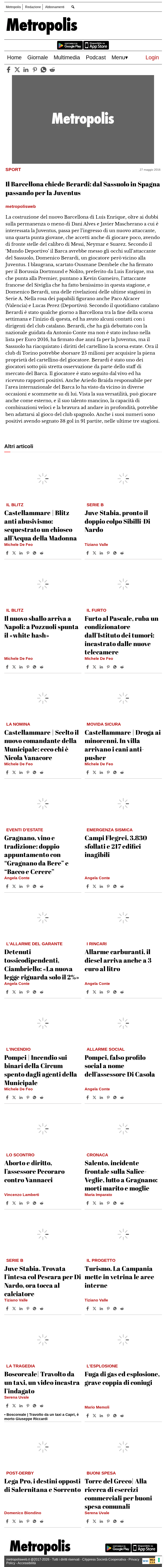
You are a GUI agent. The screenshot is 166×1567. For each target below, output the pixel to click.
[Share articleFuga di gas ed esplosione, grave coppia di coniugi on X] (95, 1416)
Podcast (96, 57)
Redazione (33, 7)
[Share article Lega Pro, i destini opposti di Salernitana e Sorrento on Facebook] (7, 1521)
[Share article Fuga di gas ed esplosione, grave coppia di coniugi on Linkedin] (101, 1416)
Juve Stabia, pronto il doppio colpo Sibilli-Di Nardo (117, 521)
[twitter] (17, 70)
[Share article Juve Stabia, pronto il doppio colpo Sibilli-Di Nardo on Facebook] (88, 553)
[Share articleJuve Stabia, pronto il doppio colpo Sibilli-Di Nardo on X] (95, 553)
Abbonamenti (54, 7)
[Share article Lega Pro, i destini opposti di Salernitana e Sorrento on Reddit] (42, 1521)
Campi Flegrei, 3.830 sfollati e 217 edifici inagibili (116, 846)
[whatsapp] (43, 70)
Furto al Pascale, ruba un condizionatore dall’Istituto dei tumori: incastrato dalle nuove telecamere (122, 635)
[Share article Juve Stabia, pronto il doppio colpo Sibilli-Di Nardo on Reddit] (122, 553)
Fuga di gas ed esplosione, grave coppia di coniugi (122, 1378)
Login (152, 57)
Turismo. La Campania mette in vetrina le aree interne (119, 1277)
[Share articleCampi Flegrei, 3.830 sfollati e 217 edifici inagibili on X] (95, 886)
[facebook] (8, 70)
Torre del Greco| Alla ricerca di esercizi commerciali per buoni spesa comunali (118, 1494)
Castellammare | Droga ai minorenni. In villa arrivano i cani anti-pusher (123, 745)
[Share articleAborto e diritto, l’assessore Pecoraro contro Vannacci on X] (14, 1203)
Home (14, 57)
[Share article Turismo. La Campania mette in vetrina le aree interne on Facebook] (88, 1309)
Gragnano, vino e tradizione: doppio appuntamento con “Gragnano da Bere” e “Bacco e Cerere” (36, 854)
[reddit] (52, 70)
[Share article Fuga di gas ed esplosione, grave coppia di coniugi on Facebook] (88, 1416)
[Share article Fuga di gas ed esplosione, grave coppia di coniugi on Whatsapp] (115, 1416)
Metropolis (13, 7)
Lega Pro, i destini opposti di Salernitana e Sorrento (42, 1485)
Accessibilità (27, 1563)
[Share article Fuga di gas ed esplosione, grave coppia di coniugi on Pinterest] (108, 1416)
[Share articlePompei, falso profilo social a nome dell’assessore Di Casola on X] (95, 1097)
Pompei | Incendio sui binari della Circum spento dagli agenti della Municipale (40, 1070)
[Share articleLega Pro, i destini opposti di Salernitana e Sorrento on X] (14, 1521)
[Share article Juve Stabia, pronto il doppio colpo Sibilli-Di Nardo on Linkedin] (101, 553)
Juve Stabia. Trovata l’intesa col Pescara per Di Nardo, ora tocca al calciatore (42, 1281)
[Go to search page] (73, 7)
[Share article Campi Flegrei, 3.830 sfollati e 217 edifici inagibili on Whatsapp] (115, 886)
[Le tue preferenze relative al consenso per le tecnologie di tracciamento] (159, 1560)
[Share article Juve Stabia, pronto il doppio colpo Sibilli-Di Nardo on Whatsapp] (115, 553)
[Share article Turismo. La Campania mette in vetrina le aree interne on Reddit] (122, 1309)
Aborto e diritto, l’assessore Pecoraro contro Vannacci (34, 1171)
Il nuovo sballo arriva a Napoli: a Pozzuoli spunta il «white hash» (41, 626)
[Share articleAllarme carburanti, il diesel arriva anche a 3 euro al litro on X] (95, 992)
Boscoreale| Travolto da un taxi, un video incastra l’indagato (42, 1382)
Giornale (37, 57)
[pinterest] (35, 70)
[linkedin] (26, 70)
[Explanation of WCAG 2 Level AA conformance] (151, 1563)
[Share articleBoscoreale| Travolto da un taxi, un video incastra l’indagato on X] (14, 1406)
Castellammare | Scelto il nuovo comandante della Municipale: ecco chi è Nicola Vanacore (41, 745)
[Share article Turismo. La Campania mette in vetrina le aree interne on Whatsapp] (115, 1309)
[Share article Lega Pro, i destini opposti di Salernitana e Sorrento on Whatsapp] (35, 1521)
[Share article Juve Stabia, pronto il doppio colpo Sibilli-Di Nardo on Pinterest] (108, 553)
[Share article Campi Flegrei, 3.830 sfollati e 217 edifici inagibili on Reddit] (122, 886)
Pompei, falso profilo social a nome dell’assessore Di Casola (120, 1065)
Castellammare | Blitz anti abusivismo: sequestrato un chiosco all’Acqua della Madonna (40, 525)
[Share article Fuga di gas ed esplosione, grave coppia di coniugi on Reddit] (122, 1416)
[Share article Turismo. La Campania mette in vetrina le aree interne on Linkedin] (101, 1309)
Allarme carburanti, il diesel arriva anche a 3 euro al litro (118, 960)
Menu (118, 57)
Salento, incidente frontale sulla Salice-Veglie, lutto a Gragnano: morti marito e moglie (121, 1175)
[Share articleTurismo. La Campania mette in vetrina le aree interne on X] (95, 1309)
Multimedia (67, 57)
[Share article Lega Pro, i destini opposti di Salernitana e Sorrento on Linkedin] (21, 1521)
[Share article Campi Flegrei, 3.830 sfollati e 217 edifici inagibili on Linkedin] (101, 886)
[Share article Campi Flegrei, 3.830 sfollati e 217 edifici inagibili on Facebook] (88, 886)
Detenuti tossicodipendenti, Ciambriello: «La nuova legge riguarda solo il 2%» (41, 964)
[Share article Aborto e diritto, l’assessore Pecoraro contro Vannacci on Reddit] (42, 1203)
